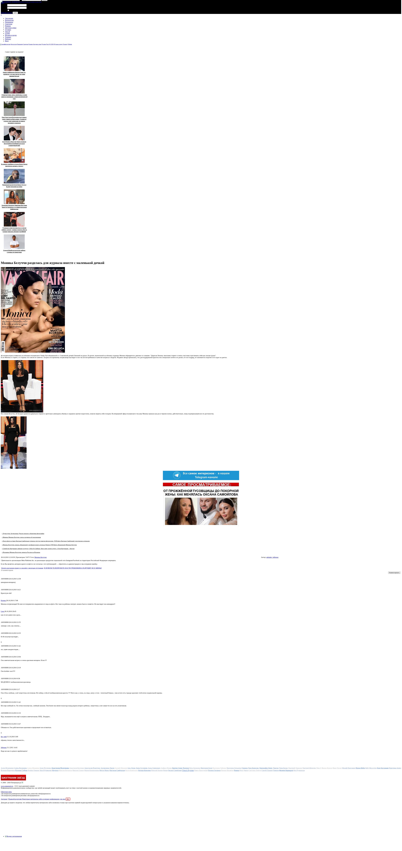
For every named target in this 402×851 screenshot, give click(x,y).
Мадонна (55, 770)
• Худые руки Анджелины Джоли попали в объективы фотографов (23, 533)
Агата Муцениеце (7, 768)
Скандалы (8, 24)
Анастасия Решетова (92, 768)
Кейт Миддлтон (371, 768)
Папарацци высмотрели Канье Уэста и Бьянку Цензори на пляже (14, 185)
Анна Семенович (154, 768)
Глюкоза (245, 768)
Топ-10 (7, 31)
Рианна (236, 770)
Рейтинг (8, 39)
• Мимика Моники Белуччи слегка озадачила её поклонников (21, 537)
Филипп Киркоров (286, 770)
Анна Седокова (142, 768)
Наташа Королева (144, 770)
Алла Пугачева (45, 768)
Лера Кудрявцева (45, 770)
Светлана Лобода (255, 770)
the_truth (4, 737)
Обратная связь (6, 792)
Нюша (165, 770)
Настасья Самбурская (117, 770)
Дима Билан (283, 768)
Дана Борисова (253, 768)
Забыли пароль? (6, 13)
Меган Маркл (104, 770)
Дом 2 (318, 768)
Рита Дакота (244, 770)
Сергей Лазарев (267, 770)
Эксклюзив (9, 18)
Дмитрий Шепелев (309, 768)
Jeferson (4, 747)
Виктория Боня (206, 768)
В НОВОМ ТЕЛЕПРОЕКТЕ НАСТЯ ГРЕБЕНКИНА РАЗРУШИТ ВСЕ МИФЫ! (73, 568)
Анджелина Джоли (107, 768)
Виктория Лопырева (234, 768)
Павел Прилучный (201, 770)
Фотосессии (9, 20)
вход (2, 3)
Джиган (276, 768)
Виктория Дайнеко (219, 768)
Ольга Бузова (188, 770)
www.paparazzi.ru (7, 786)
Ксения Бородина (8, 770)
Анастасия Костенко (76, 768)
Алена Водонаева (20, 768)
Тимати (276, 770)
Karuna (3, 600)
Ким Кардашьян (383, 768)
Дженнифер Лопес (266, 768)
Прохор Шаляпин (227, 770)
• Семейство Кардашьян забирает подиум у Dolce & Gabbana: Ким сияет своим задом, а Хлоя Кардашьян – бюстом (38, 548)
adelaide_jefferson (272, 557)
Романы (8, 26)
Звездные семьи (10, 28)
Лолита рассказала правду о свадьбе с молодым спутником (22, 568)
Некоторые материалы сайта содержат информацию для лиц (45, 799)
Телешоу (8, 37)
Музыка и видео (11, 35)
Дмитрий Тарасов (295, 768)
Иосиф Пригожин (348, 768)
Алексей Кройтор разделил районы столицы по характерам (14, 251)
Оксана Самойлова (175, 770)
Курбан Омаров (33, 770)
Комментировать (394, 572)
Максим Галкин (78, 770)
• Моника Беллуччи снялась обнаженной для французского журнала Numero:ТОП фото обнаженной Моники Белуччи (39, 545)
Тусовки (8, 30)
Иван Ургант (337, 768)
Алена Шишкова (33, 768)
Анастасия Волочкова (60, 768)
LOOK (7, 33)
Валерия (186, 768)
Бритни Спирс (177, 768)
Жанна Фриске (326, 768)
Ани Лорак (131, 768)
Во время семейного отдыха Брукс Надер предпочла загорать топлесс (14, 165)
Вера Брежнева (194, 768)
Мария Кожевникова (91, 770)
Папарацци (9, 22)
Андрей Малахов (121, 768)
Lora (2, 611)
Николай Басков (157, 770)
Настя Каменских (131, 770)
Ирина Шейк (360, 768)
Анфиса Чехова (166, 768)
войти (15, 13)
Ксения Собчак (21, 770)
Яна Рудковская (299, 770)
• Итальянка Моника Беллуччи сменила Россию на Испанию (21, 552)
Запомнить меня (15, 10)
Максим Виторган (65, 770)
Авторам (4, 799)
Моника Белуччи (40, 557)
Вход (7, 41)
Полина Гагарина (214, 770)
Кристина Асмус (395, 768)
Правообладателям (15, 799)
